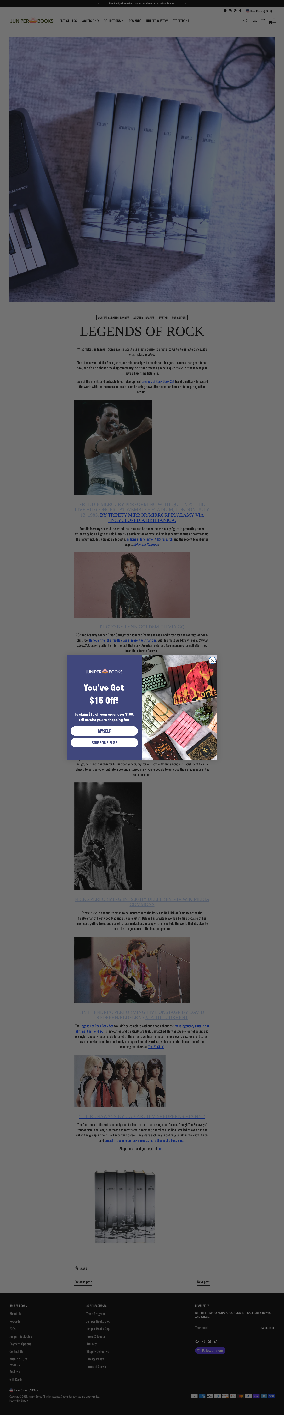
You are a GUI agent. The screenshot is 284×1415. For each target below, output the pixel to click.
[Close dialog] (212, 660)
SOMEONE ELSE (104, 742)
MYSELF (104, 731)
